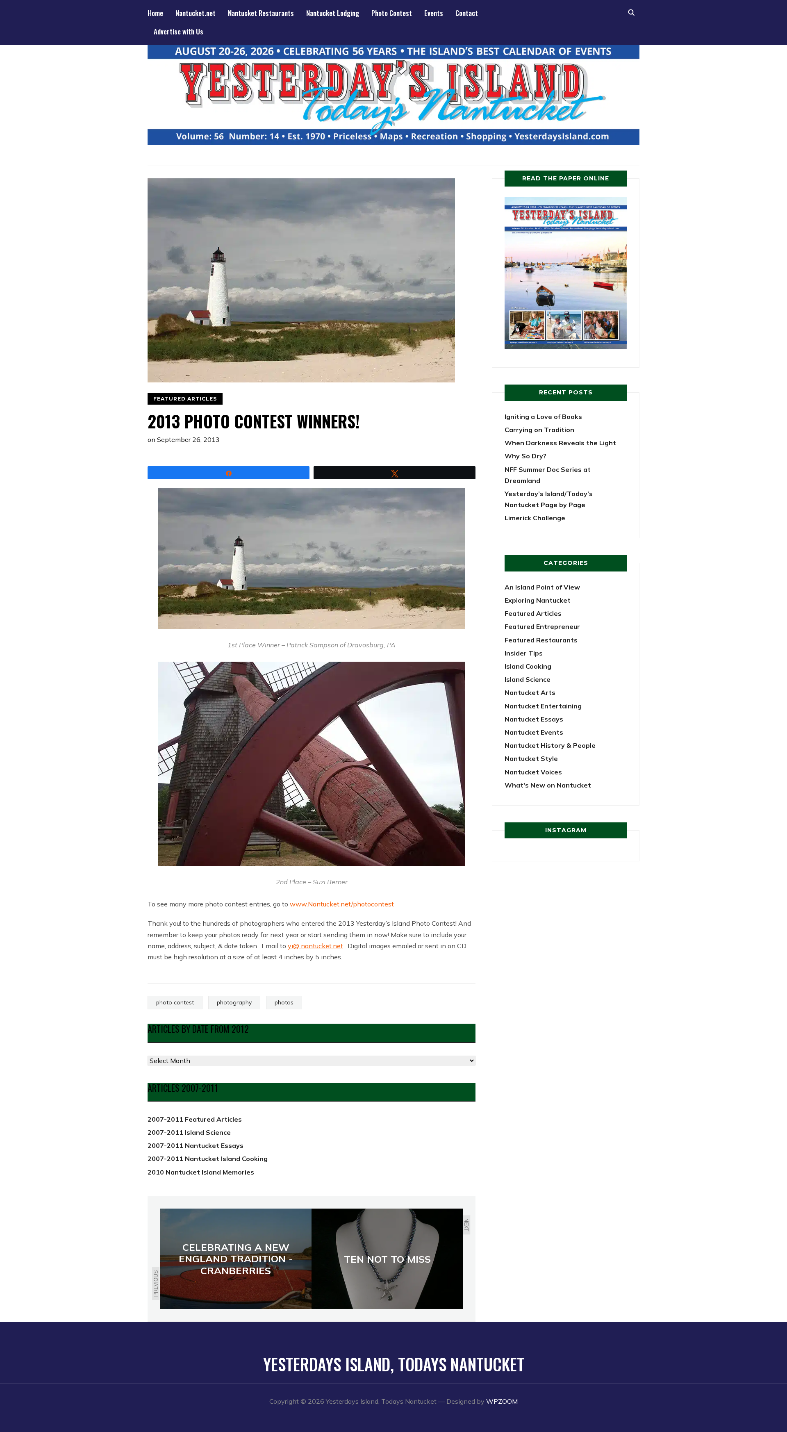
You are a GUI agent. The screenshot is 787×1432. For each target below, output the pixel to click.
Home (155, 13)
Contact (466, 13)
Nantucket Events (534, 732)
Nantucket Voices (533, 772)
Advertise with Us (178, 31)
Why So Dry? (525, 456)
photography (234, 1002)
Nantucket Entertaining (543, 706)
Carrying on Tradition (539, 430)
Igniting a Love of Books (543, 416)
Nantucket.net (195, 13)
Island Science (527, 679)
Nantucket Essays (534, 719)
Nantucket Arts (530, 692)
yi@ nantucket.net (315, 946)
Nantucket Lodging (332, 13)
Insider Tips (524, 653)
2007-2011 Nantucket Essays (195, 1145)
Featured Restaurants (541, 640)
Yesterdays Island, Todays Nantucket (393, 1364)
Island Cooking (528, 666)
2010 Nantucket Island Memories (201, 1172)
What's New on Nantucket (548, 785)
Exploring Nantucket (538, 600)
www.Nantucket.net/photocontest (342, 904)
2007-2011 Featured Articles (195, 1119)
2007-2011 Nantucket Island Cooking (208, 1158)
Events (433, 13)
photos (284, 1002)
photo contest (175, 1002)
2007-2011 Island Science (189, 1132)
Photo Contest (391, 13)
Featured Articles (185, 399)
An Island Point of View (542, 587)
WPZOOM (502, 1401)
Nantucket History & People (550, 745)
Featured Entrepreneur (542, 626)
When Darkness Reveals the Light (560, 443)
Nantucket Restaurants (261, 13)
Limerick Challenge (535, 518)
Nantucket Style (531, 758)
